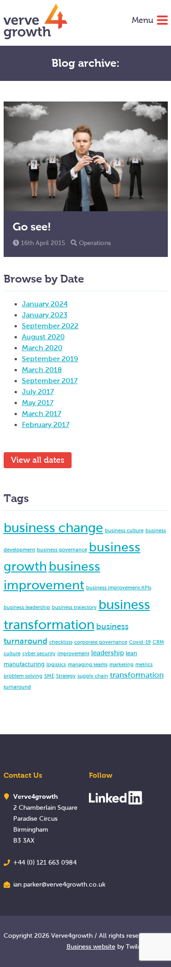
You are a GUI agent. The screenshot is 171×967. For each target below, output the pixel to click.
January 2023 (44, 315)
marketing (121, 664)
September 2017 (50, 381)
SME (49, 676)
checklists (61, 642)
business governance (62, 549)
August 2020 (43, 337)
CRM (158, 642)
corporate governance (100, 642)
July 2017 (38, 391)
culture (12, 653)
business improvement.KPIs (118, 587)
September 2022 (50, 326)
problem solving (23, 676)
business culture (124, 530)
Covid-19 (140, 642)
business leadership (27, 607)
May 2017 (37, 402)
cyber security (39, 653)
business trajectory (74, 607)
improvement (73, 653)
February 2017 (45, 424)
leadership (107, 653)
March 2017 (41, 413)
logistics (56, 664)
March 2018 (42, 370)
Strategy (66, 676)
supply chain (93, 676)
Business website (91, 946)
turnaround (17, 686)
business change (53, 527)
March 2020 (42, 348)
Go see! (32, 226)
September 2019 (50, 359)
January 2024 (45, 304)
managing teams (88, 664)
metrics (144, 664)
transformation (137, 675)
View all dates (37, 460)
